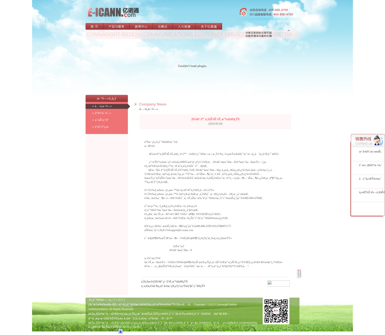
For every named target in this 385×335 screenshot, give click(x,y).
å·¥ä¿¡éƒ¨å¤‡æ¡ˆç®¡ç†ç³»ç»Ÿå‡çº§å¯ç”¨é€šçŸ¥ (179, 286)
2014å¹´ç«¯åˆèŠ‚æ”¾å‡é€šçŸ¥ (171, 281)
